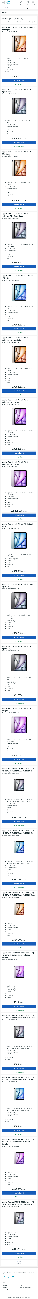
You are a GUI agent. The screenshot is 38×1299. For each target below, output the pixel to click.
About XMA (6, 1290)
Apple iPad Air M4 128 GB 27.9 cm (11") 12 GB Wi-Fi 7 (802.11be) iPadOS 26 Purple (18, 955)
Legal (21, 1285)
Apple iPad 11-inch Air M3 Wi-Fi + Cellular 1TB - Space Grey (15, 215)
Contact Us (6, 1285)
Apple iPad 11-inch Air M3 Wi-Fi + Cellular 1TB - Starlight (15, 339)
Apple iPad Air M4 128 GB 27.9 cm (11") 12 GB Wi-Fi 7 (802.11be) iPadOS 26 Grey (18, 769)
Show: (30, 22)
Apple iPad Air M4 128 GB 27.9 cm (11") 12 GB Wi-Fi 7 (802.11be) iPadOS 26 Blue (18, 831)
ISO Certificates (7, 1283)
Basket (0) (33, 4)
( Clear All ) (10, 12)
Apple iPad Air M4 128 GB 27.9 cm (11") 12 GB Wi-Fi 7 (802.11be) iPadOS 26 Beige (18, 894)
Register (21, 4)
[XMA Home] (8, 2)
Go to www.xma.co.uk (25, 1287)
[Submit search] (26, 7)
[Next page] (20, 1262)
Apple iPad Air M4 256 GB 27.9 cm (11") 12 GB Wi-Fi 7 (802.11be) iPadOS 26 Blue (18, 1078)
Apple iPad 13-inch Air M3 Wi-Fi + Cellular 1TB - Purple (15, 463)
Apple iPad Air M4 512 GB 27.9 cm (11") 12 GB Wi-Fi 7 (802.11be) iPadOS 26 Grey (18, 1203)
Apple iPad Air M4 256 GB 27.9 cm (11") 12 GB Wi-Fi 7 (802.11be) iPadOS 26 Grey (18, 1016)
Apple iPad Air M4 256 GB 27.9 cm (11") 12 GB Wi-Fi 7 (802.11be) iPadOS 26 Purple (18, 1141)
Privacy (21, 1283)
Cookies (5, 1287)
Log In (27, 4)
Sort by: (8, 22)
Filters (5, 12)
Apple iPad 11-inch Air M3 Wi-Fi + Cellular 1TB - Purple (15, 401)
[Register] (3, 2)
